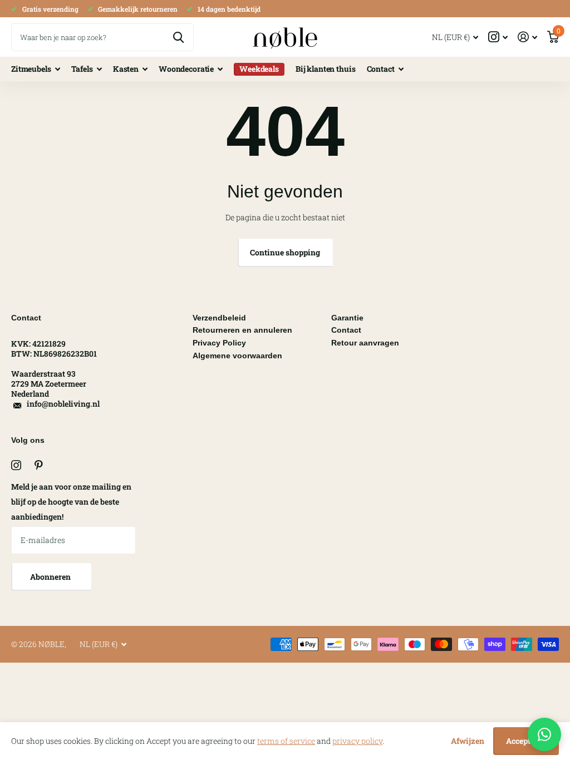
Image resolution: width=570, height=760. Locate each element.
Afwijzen (467, 741)
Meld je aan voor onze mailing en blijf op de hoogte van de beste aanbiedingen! (71, 501)
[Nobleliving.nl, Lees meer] (498, 37)
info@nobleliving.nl (63, 403)
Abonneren (51, 576)
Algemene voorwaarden (237, 355)
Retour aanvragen (365, 342)
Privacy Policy (219, 342)
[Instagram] (16, 465)
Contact (346, 329)
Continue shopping (285, 252)
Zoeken (178, 37)
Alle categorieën (35, 69)
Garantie (347, 317)
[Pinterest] (39, 465)
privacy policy (357, 741)
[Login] (527, 37)
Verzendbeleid (219, 317)
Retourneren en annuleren (242, 329)
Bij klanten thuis (326, 68)
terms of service (286, 741)
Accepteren (526, 741)
